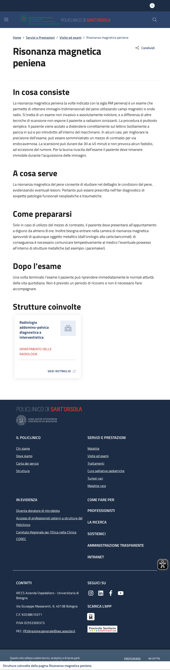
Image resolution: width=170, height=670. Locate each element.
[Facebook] (110, 592)
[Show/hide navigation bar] (6, 19)
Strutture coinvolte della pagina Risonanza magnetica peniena (47, 665)
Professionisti (101, 510)
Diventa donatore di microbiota (38, 510)
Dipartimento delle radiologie (35, 351)
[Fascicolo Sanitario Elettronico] (102, 628)
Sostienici (96, 534)
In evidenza (26, 500)
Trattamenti (95, 463)
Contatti (24, 583)
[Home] (77, 19)
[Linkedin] (100, 592)
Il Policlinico (28, 437)
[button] (154, 19)
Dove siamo (24, 455)
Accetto (154, 658)
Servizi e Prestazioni (40, 37)
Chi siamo (23, 448)
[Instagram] (90, 592)
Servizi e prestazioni (106, 437)
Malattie (93, 448)
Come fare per (100, 500)
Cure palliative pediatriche (105, 470)
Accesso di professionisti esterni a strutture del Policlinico (49, 521)
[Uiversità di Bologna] (85, 420)
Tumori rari (95, 478)
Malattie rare (96, 485)
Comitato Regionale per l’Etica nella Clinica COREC (46, 535)
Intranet (95, 557)
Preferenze (132, 658)
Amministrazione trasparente (115, 545)
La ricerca (97, 522)
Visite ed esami (70, 37)
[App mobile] (90, 616)
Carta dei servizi (27, 463)
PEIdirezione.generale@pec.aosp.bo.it (49, 631)
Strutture (23, 470)
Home (17, 37)
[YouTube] (120, 592)
